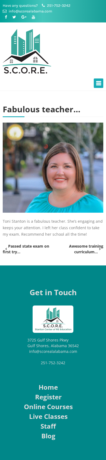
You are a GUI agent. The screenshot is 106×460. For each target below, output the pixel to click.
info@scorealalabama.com (53, 351)
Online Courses (48, 406)
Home (48, 387)
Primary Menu (98, 83)
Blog (48, 435)
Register (48, 396)
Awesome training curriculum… (86, 249)
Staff (48, 426)
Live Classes (48, 416)
